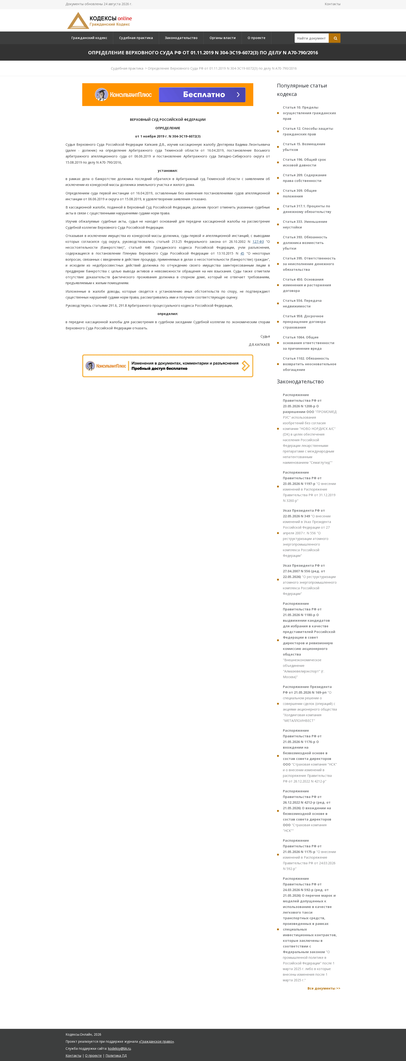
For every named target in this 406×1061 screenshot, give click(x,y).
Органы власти (223, 37)
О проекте (256, 37)
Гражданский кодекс (89, 37)
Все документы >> (324, 988)
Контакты (332, 4)
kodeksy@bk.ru (119, 1048)
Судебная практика (136, 37)
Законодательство (181, 37)
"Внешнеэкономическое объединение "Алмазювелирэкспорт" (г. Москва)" (309, 640)
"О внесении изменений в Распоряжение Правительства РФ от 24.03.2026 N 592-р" (309, 854)
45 (242, 253)
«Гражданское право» (156, 1041)
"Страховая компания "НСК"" (307, 811)
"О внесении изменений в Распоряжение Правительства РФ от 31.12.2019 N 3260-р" (309, 486)
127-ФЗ (258, 241)
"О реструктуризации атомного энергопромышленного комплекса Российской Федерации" (310, 579)
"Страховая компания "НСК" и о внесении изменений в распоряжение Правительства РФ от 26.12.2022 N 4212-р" (310, 755)
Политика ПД (116, 1055)
